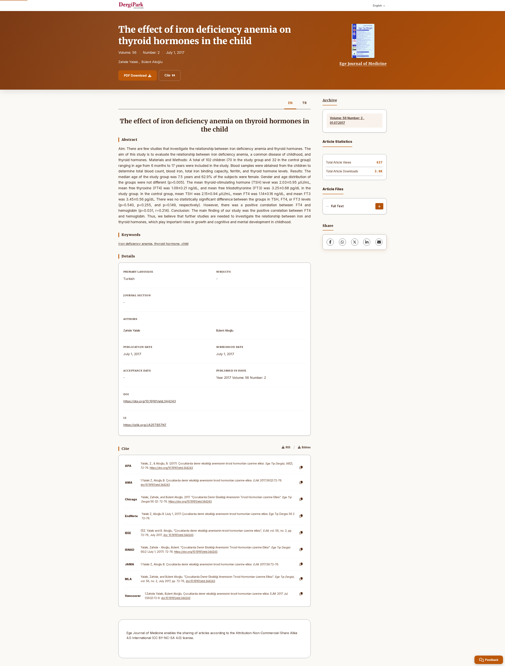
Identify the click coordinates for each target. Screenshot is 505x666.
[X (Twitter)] (354, 242)
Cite (167, 75)
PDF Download (135, 75)
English (377, 5)
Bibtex (306, 447)
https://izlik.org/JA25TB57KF (144, 425)
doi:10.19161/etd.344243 (155, 484)
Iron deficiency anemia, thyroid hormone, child (153, 244)
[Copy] (301, 468)
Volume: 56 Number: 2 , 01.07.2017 (347, 120)
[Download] (379, 206)
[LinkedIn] (366, 242)
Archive (330, 100)
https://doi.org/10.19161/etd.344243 (149, 401)
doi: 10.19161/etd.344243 (178, 535)
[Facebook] (330, 242)
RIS (288, 447)
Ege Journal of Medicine (363, 63)
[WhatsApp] (342, 242)
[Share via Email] (378, 242)
